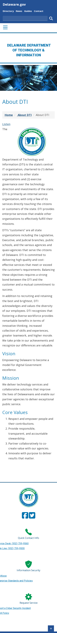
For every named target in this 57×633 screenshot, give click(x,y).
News (19, 11)
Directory (8, 11)
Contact (38, 11)
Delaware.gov (14, 4)
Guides (28, 11)
